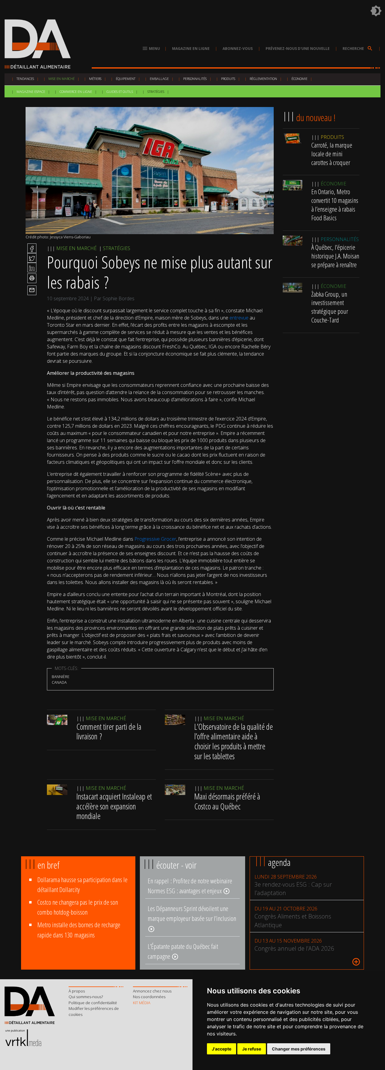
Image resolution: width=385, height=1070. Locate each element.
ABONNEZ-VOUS (238, 48)
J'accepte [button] (221, 1048)
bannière (60, 676)
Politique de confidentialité (93, 1002)
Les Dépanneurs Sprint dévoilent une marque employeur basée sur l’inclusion (192, 918)
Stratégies (155, 91)
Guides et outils (119, 91)
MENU (151, 48)
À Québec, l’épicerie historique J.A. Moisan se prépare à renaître (335, 256)
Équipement (125, 78)
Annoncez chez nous (152, 991)
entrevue (238, 317)
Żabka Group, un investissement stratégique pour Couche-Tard (329, 307)
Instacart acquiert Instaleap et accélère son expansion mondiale (114, 806)
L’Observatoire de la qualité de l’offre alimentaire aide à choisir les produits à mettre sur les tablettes (233, 741)
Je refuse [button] (251, 1048)
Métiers (95, 78)
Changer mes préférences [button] (298, 1048)
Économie (299, 78)
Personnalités (195, 78)
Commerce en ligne (76, 91)
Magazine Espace (31, 91)
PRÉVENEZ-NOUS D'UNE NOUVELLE (298, 48)
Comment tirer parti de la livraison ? (108, 731)
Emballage (159, 78)
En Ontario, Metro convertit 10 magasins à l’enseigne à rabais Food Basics (334, 204)
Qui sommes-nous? (86, 996)
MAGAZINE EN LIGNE (191, 48)
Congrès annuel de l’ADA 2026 (294, 948)
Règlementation (263, 78)
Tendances (25, 78)
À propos (77, 991)
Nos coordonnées (149, 996)
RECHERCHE (358, 48)
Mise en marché (61, 78)
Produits (228, 78)
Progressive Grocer (155, 539)
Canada (59, 682)
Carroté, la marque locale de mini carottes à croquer (331, 153)
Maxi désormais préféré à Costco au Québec (227, 801)
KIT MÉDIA (141, 1002)
